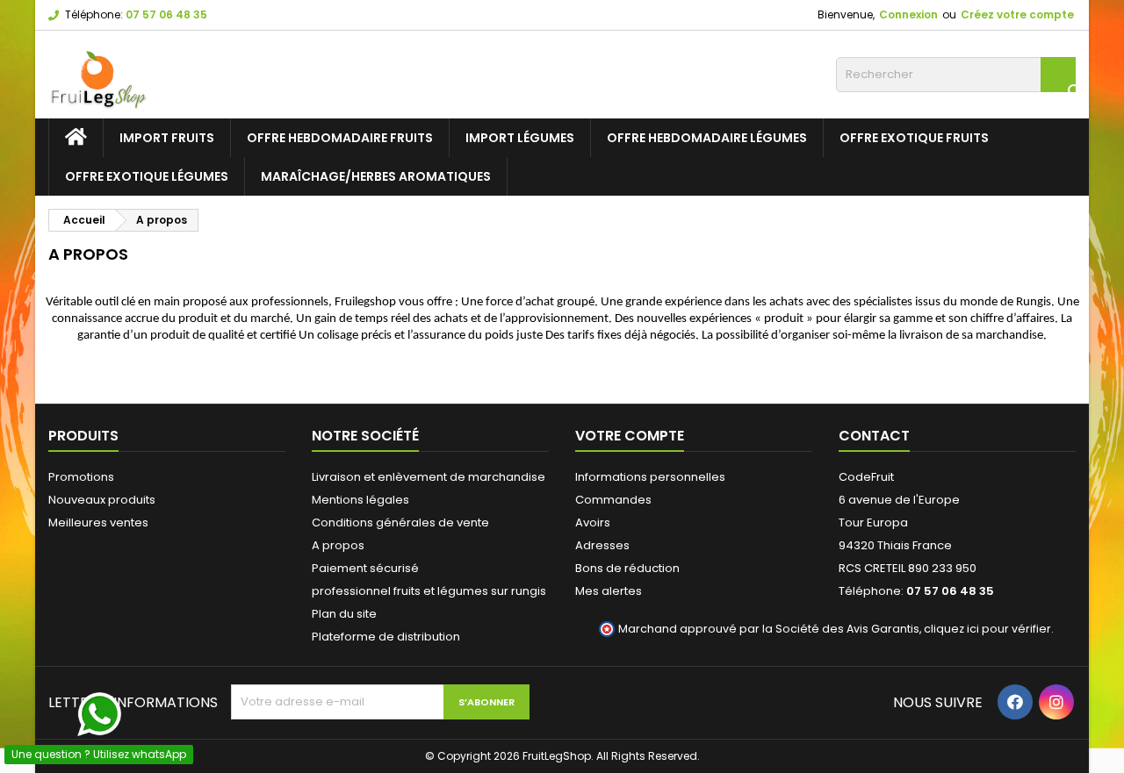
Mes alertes (608, 591)
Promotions (81, 477)
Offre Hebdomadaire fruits (340, 138)
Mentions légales (360, 499)
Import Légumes (519, 138)
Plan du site (344, 613)
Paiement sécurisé (365, 568)
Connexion (908, 14)
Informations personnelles (650, 477)
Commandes (613, 499)
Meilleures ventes (98, 522)
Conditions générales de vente (400, 522)
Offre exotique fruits (914, 138)
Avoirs (592, 522)
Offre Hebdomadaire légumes (707, 138)
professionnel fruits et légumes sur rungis (429, 591)
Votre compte (629, 436)
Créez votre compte (1017, 14)
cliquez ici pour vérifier (987, 628)
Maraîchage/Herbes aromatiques (376, 176)
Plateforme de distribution (386, 636)
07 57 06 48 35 (166, 14)
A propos (338, 545)
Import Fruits (166, 138)
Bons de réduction (627, 568)
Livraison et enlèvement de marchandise (428, 477)
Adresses (602, 545)
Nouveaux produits (101, 499)
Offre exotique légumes (146, 176)
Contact (874, 436)
